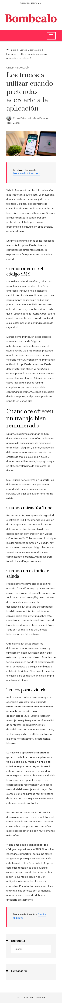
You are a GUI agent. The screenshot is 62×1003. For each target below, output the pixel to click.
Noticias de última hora (26, 173)
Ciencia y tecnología (17, 68)
